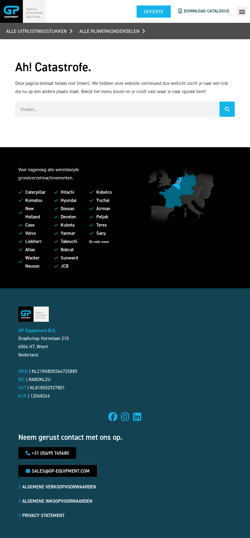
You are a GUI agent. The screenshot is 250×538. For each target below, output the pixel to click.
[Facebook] (112, 416)
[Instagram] (125, 416)
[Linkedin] (137, 416)
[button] (242, 11)
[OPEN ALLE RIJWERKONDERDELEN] (143, 31)
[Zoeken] (227, 109)
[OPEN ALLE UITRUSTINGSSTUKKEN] (70, 31)
